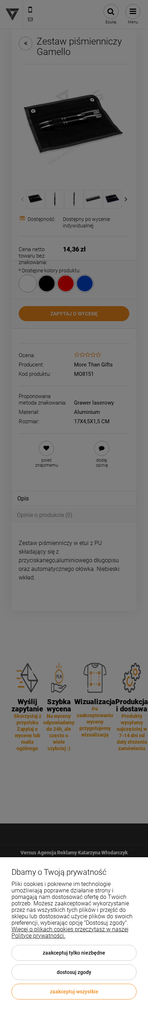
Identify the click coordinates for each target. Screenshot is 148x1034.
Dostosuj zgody (74, 972)
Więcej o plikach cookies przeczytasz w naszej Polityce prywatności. (70, 932)
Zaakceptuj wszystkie (74, 991)
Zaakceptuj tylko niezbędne (74, 953)
